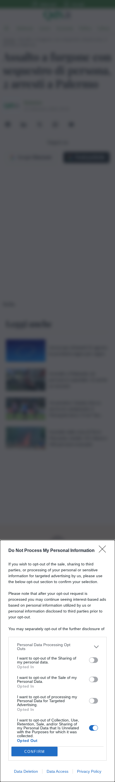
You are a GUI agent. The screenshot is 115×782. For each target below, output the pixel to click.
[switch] (93, 660)
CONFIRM (34, 751)
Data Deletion (26, 771)
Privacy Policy (89, 771)
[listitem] (57, 647)
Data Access (57, 771)
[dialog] (57, 661)
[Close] (104, 551)
